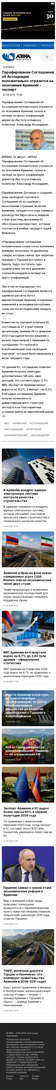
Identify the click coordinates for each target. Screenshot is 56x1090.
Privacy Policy (10, 1077)
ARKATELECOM (11, 45)
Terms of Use (24, 1077)
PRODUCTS (47, 45)
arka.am (11, 1057)
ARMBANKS (30, 45)
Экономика (8, 67)
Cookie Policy (35, 1077)
